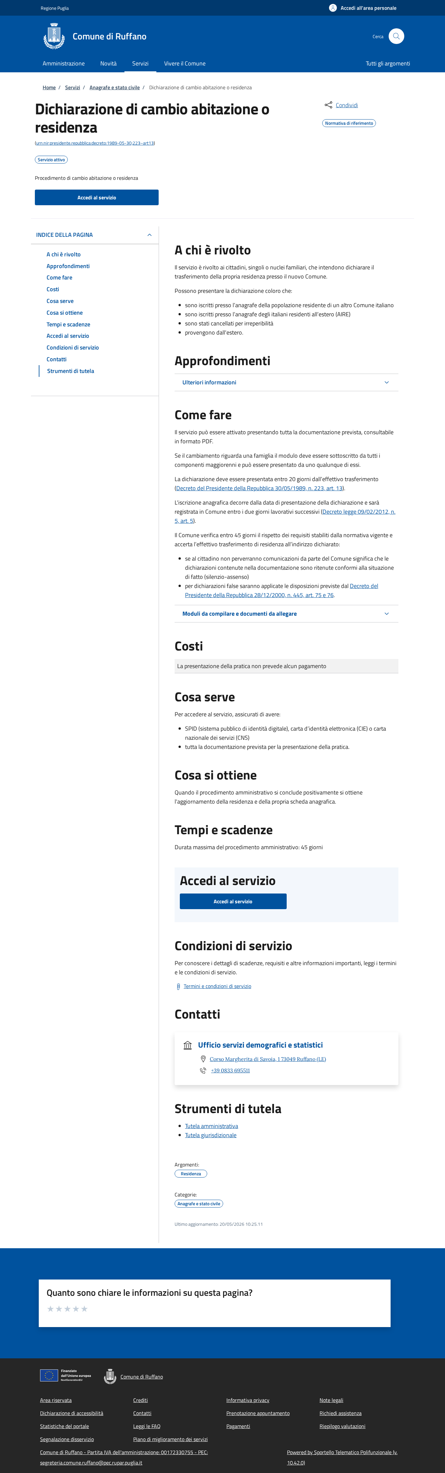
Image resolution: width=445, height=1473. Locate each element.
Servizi (72, 87)
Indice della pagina (64, 234)
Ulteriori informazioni (209, 382)
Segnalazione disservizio (67, 1439)
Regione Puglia (55, 8)
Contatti (142, 1413)
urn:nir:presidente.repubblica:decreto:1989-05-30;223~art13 (95, 142)
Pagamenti (238, 1426)
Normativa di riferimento (349, 122)
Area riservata (56, 1400)
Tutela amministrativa (211, 1126)
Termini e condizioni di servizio (217, 986)
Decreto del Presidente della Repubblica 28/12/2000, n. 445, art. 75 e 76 (281, 590)
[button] (362, 8)
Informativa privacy (247, 1400)
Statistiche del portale (64, 1426)
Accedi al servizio (97, 197)
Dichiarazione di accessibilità (71, 1413)
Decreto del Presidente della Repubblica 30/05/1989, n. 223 (259, 488)
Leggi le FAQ (147, 1426)
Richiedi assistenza (341, 1413)
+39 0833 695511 (230, 1070)
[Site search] (396, 36)
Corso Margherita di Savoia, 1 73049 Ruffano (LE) (268, 1059)
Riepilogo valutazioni (343, 1426)
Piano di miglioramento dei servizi (170, 1439)
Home (49, 87)
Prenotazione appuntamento (258, 1413)
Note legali (331, 1400)
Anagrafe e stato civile (115, 87)
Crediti (140, 1400)
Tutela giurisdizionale (211, 1135)
